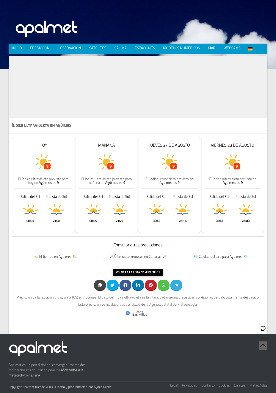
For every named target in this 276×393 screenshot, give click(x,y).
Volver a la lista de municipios (138, 272)
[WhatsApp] (163, 285)
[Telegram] (176, 285)
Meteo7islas (258, 385)
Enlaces (239, 385)
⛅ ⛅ (55, 257)
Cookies (224, 385)
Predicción (40, 48)
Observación (69, 48)
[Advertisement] (138, 86)
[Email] (100, 285)
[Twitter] (113, 285)
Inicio (17, 48)
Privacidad (189, 385)
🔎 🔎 (138, 257)
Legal (174, 385)
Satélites (97, 48)
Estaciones (145, 48)
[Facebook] (125, 285)
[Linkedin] (138, 285)
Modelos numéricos (181, 48)
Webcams (232, 48)
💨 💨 (221, 257)
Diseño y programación (71, 387)
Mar (211, 48)
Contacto (208, 385)
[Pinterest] (151, 285)
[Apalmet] (47, 38)
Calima (120, 48)
